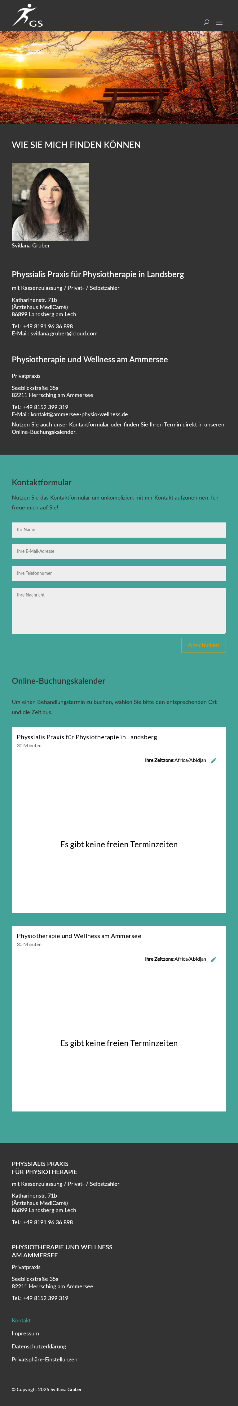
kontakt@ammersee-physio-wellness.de (79, 414)
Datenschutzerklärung (39, 1347)
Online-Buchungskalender (43, 432)
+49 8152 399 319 (45, 407)
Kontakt (21, 1321)
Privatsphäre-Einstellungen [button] (44, 1360)
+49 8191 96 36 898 (48, 327)
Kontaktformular (89, 425)
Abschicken (203, 645)
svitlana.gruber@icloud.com (64, 334)
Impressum (25, 1334)
